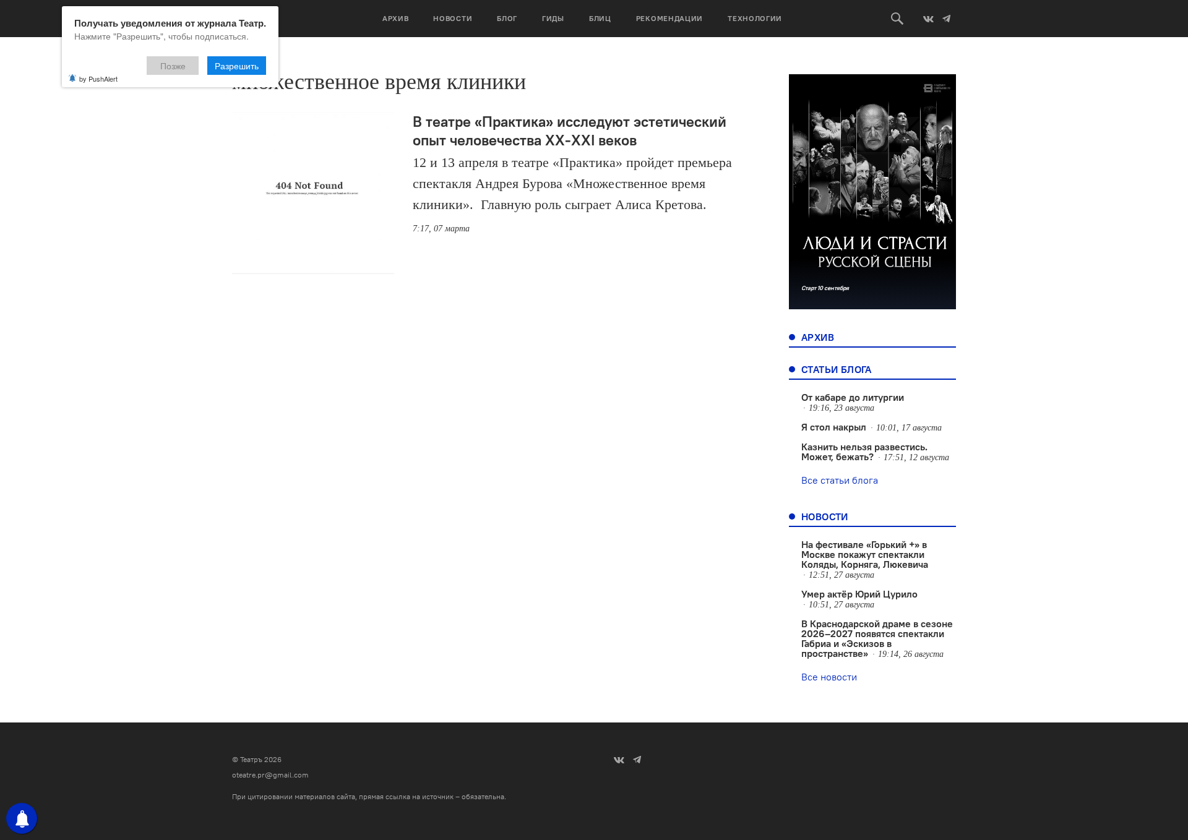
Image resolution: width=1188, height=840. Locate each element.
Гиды (553, 18)
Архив (395, 18)
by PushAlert (98, 79)
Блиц (600, 18)
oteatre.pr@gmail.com (270, 774)
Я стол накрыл (833, 427)
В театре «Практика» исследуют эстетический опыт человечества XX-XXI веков (569, 130)
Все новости (829, 677)
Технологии (755, 18)
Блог (507, 18)
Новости (452, 18)
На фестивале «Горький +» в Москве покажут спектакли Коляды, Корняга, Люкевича (864, 554)
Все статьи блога (839, 480)
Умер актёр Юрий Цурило (859, 594)
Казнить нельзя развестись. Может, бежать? (864, 451)
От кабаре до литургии (852, 397)
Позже (173, 65)
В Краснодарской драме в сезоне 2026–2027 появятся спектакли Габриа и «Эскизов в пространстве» (877, 638)
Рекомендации (669, 18)
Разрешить (237, 65)
